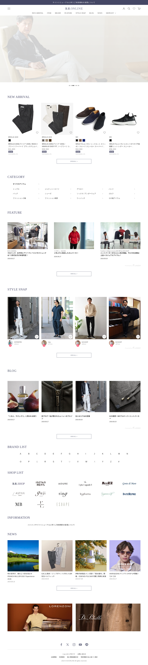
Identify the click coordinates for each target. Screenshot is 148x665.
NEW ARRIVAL (37, 13)
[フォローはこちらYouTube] (80, 644)
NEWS (100, 13)
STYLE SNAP (81, 13)
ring (49, 342)
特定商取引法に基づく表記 (89, 657)
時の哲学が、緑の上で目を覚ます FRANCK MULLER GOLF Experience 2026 (21, 576)
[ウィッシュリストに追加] (37, 132)
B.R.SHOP (85, 342)
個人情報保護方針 (72, 657)
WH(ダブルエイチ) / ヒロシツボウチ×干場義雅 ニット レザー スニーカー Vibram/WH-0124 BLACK (124, 145)
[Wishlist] (134, 8)
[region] (74, 52)
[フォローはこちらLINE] (86, 644)
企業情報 (54, 657)
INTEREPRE (18, 342)
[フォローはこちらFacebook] (61, 644)
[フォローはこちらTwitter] (67, 644)
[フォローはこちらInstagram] (74, 644)
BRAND (58, 13)
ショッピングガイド (69, 654)
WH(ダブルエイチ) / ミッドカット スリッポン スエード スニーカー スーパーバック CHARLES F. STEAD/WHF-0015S (91, 145)
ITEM (49, 13)
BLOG (91, 13)
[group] (74, 49)
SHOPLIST (110, 13)
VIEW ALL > (74, 161)
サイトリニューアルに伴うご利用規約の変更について (74, 2)
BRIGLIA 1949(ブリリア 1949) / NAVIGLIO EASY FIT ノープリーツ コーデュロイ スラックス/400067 (56, 145)
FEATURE (68, 13)
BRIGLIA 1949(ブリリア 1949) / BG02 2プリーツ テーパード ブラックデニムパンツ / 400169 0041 (23, 145)
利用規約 (62, 657)
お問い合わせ (82, 654)
